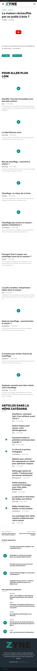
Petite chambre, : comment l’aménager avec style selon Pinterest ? (21, 486)
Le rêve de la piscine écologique (21, 450)
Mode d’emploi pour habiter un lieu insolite (22, 507)
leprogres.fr (5, 358)
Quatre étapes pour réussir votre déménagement (21, 428)
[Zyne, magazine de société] (11, 4)
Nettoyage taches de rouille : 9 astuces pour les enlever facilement (22, 473)
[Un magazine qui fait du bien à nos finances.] (5, 614)
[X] (13, 64)
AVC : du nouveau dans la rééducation (22, 632)
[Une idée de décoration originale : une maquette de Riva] (5, 547)
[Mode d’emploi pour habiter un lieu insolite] (6, 508)
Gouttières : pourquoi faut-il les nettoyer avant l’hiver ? (23, 416)
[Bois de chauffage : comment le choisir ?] (18, 151)
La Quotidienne (6, 227)
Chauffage (6, 55)
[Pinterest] (17, 64)
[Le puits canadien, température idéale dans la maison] (18, 277)
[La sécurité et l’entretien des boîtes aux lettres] (6, 499)
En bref (4, 10)
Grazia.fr (4, 259)
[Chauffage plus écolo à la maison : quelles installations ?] (18, 212)
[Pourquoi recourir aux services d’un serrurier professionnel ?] (5, 564)
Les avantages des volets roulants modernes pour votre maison (23, 518)
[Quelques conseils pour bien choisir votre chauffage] (18, 375)
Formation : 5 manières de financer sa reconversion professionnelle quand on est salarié (22, 606)
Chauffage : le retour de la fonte (16, 193)
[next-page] (6, 400)
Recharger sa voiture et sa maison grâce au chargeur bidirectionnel (21, 556)
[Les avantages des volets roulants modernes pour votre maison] (6, 518)
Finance (12, 611)
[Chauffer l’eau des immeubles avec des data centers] (18, 88)
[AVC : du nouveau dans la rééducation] (5, 631)
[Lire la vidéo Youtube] (18, 32)
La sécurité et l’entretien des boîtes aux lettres (23, 498)
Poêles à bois (17, 55)
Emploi (11, 602)
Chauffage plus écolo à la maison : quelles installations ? (17, 224)
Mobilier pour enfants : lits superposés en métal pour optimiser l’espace (23, 461)
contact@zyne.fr (23, 662)
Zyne (5, 19)
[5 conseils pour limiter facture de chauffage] (18, 342)
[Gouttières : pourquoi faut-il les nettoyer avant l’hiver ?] (6, 416)
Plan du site (5, 669)
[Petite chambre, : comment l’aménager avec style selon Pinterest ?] (6, 485)
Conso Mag (5, 135)
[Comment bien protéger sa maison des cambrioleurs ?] (5, 573)
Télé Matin (4, 196)
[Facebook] (9, 64)
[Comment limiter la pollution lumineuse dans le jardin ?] (6, 440)
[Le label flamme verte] (18, 122)
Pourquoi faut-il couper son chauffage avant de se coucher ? (16, 255)
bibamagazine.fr (16, 478)
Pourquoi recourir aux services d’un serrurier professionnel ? (21, 564)
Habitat (10, 10)
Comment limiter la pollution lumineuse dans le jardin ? (23, 440)
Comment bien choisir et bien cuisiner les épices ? (9, 534)
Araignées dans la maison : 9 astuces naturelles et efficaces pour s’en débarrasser (21, 582)
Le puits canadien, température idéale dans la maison (16, 289)
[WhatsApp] (21, 64)
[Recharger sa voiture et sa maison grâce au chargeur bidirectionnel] (5, 555)
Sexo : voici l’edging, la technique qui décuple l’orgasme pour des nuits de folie (21, 597)
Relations (12, 593)
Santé (11, 630)
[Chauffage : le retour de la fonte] (18, 183)
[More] (26, 64)
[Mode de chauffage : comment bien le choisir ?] (18, 311)
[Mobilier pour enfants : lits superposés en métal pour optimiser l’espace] (6, 461)
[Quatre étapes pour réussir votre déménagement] (6, 428)
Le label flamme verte (11, 132)
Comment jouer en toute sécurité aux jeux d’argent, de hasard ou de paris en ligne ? (22, 623)
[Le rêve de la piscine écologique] (6, 451)
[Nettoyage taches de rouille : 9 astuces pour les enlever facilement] (6, 473)
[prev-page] (3, 400)
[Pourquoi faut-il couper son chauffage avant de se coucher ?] (18, 244)
